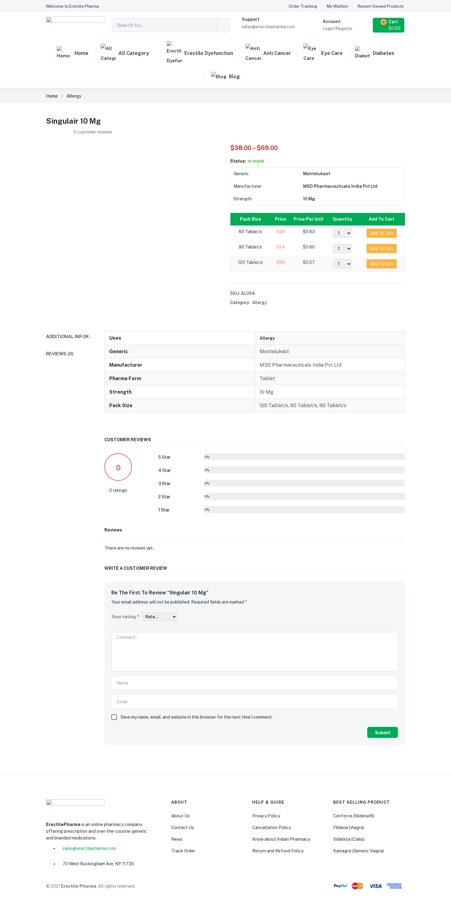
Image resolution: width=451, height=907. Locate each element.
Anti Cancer (277, 53)
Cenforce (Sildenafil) (353, 815)
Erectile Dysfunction (208, 53)
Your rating (125, 616)
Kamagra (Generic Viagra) (358, 850)
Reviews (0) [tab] (60, 353)
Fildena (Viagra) (348, 827)
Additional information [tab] (76, 336)
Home (81, 53)
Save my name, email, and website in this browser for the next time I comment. (197, 717)
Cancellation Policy (271, 827)
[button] (72, 6)
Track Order (183, 850)
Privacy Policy (266, 815)
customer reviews (93, 131)
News (177, 839)
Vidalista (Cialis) (348, 839)
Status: (238, 161)
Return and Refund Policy (277, 850)
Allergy (74, 96)
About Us (180, 815)
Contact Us (182, 827)
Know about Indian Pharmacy (281, 839)
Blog (234, 76)
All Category (133, 53)
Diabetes (383, 53)
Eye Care (332, 53)
